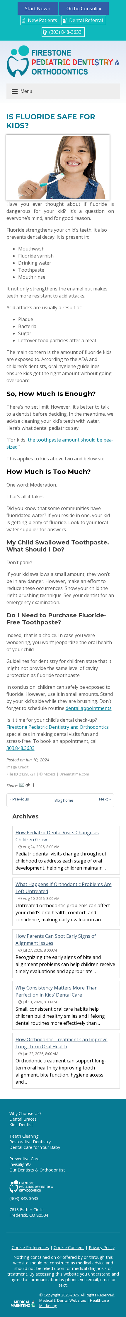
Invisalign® (20, 1164)
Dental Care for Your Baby (34, 1147)
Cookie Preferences (30, 1247)
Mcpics (50, 774)
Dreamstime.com (74, 774)
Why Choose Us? (25, 1113)
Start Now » (38, 8)
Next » (105, 799)
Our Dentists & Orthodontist (37, 1170)
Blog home (64, 800)
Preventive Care (24, 1158)
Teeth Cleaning (24, 1136)
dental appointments (89, 708)
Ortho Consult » (84, 8)
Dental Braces (23, 1119)
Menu (26, 91)
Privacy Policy (102, 1247)
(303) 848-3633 (65, 32)
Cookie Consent (69, 1247)
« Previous (19, 799)
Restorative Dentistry (30, 1141)
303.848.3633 (20, 748)
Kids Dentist (21, 1124)
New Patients (42, 20)
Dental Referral (86, 20)
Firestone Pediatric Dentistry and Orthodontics (57, 727)
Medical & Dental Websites (62, 1300)
